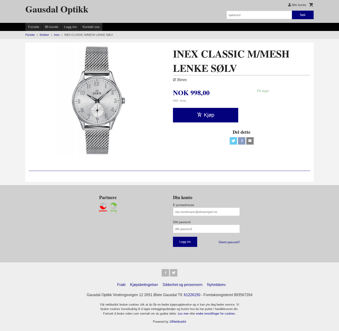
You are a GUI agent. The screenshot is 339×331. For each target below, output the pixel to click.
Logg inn (70, 27)
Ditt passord (181, 222)
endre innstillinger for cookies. (216, 313)
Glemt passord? (229, 242)
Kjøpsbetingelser (144, 285)
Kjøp (209, 115)
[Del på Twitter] (233, 141)
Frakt (121, 285)
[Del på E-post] (250, 141)
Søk (303, 15)
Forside (33, 27)
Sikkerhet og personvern (182, 285)
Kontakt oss (91, 27)
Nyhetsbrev (216, 285)
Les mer (184, 313)
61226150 (192, 295)
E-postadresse (183, 205)
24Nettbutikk (178, 321)
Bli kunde (51, 27)
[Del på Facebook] (241, 141)
